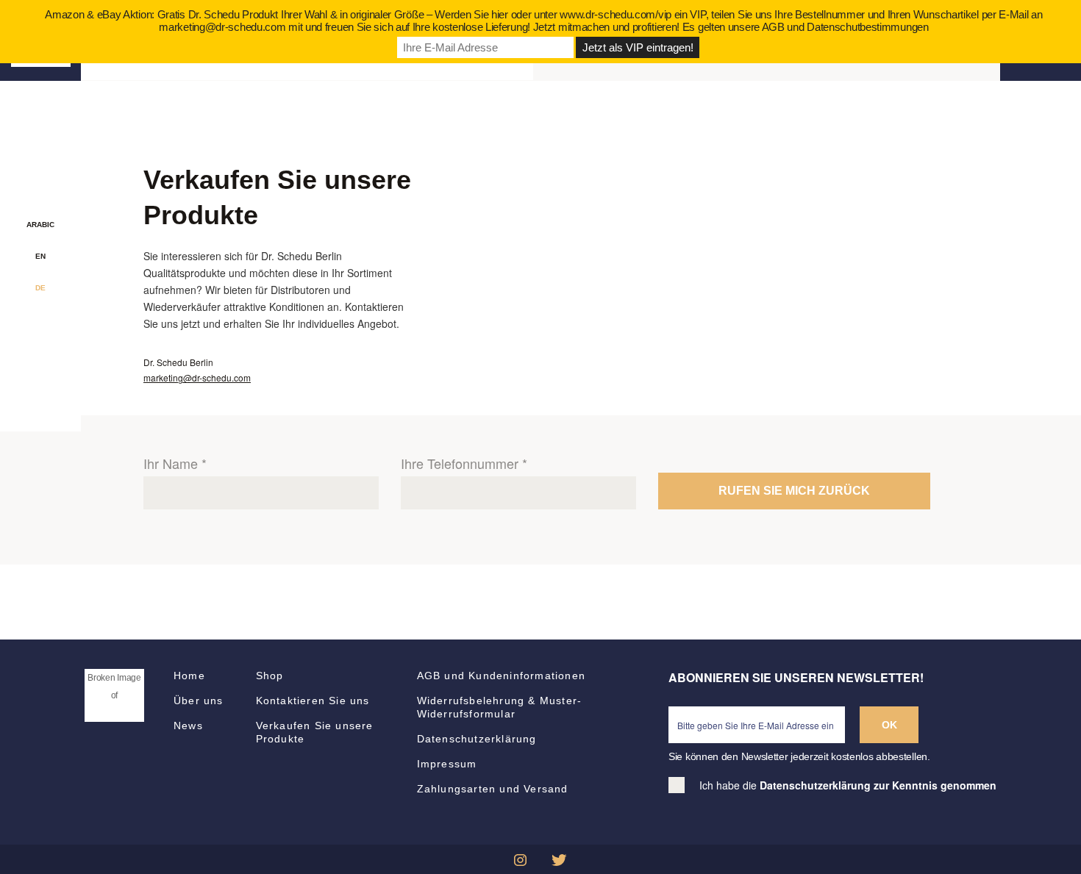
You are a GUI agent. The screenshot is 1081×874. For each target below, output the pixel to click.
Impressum (447, 764)
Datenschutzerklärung (477, 739)
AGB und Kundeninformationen (501, 675)
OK (889, 725)
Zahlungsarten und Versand (492, 789)
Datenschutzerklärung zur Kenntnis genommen (878, 785)
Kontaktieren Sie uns (313, 700)
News (188, 725)
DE (40, 288)
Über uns (199, 700)
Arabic (40, 225)
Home (189, 675)
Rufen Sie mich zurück (794, 490)
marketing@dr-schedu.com (197, 377)
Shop (270, 675)
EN (40, 256)
